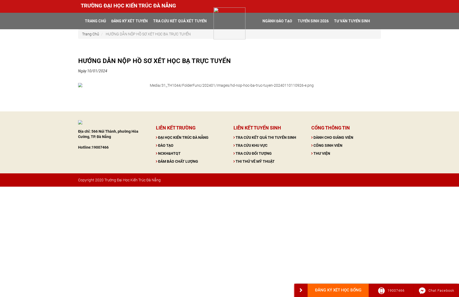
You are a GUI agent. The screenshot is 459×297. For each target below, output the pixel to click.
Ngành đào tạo (277, 21)
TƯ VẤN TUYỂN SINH (352, 21)
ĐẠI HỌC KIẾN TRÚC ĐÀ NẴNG (183, 137)
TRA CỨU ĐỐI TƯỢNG (254, 153)
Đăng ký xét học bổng (338, 290)
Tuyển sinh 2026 (313, 21)
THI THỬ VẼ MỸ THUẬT (255, 161)
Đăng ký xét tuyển (129, 21)
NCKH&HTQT (169, 153)
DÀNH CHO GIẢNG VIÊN (333, 137)
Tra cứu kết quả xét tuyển (180, 21)
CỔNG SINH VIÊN (327, 145)
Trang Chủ (90, 34)
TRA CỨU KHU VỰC (251, 145)
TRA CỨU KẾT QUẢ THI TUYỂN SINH (266, 137)
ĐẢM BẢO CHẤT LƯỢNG (178, 161)
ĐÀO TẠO (165, 145)
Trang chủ (95, 21)
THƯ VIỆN (321, 153)
